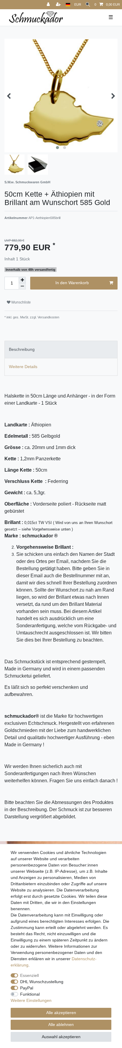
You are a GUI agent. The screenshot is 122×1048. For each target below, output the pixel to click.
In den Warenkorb (72, 282)
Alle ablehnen (61, 1024)
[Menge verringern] (22, 286)
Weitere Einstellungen (31, 1000)
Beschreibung (22, 349)
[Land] (68, 4)
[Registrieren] (59, 4)
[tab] (61, 349)
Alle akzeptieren (61, 1012)
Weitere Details (23, 366)
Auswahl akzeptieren (61, 1036)
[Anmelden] (49, 4)
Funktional (30, 994)
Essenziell (29, 975)
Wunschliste (20, 302)
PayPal (26, 988)
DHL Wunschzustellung (41, 981)
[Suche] (87, 4)
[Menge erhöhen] (22, 280)
